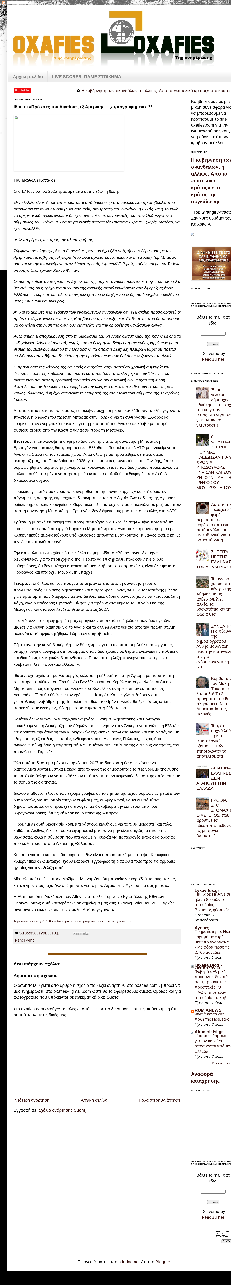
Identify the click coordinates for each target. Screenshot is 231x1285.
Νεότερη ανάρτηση (31, 1100)
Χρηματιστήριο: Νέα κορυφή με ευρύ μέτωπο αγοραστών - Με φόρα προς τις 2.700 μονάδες (212, 942)
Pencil (20, 940)
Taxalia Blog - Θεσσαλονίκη (208, 966)
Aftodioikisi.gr (209, 1031)
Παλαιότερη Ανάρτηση (159, 1100)
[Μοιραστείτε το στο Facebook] (84, 933)
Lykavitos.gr (207, 890)
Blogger (162, 1261)
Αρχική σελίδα (28, 76)
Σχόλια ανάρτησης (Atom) (62, 1110)
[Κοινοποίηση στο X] (80, 933)
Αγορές (202, 927)
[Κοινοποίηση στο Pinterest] (87, 933)
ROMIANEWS (208, 1010)
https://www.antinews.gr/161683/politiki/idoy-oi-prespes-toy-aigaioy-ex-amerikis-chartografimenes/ (72, 921)
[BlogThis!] (77, 933)
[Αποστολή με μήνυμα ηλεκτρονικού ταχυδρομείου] (74, 933)
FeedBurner (213, 359)
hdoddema (128, 1261)
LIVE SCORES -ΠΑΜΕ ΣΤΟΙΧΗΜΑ (86, 76)
